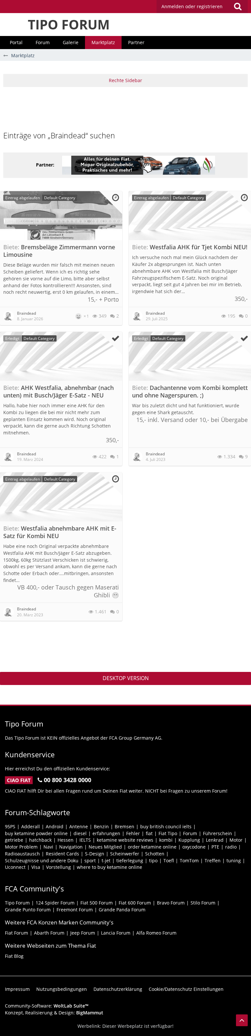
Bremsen (124, 826)
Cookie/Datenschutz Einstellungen (186, 989)
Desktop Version (126, 678)
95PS (10, 826)
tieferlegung (129, 860)
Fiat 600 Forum (135, 903)
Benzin (101, 826)
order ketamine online (152, 847)
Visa (35, 867)
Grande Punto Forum (28, 909)
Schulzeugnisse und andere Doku (41, 860)
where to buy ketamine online (109, 867)
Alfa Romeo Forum (156, 933)
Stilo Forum (203, 903)
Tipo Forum (17, 903)
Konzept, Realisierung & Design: (54, 1013)
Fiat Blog (14, 956)
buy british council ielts (166, 826)
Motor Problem (21, 847)
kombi (166, 840)
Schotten (154, 854)
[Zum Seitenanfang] (242, 1020)
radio (231, 847)
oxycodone (194, 847)
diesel (80, 833)
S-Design (94, 854)
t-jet (106, 860)
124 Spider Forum (55, 903)
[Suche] (237, 6)
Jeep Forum (82, 933)
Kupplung (189, 840)
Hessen (66, 840)
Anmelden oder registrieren (192, 6)
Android (54, 826)
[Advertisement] (125, 108)
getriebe (14, 840)
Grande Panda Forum (122, 909)
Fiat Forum (16, 933)
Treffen (213, 860)
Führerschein (217, 833)
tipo (153, 860)
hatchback (40, 840)
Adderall (30, 826)
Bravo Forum (171, 903)
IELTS (85, 840)
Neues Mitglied (105, 847)
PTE (215, 847)
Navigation (71, 847)
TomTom (189, 860)
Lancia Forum (115, 933)
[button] (202, 6)
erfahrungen (106, 833)
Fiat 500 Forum (96, 903)
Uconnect (15, 867)
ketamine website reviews (125, 840)
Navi (48, 847)
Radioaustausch (22, 854)
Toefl (168, 860)
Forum (190, 833)
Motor (236, 840)
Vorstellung (58, 867)
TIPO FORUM (69, 24)
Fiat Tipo (168, 833)
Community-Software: (47, 1006)
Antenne (78, 826)
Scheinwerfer (124, 854)
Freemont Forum (75, 909)
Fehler (133, 833)
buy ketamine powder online (36, 833)
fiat (149, 833)
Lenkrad (215, 840)
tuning (233, 860)
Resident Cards (62, 854)
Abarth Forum (49, 933)
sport (90, 860)
